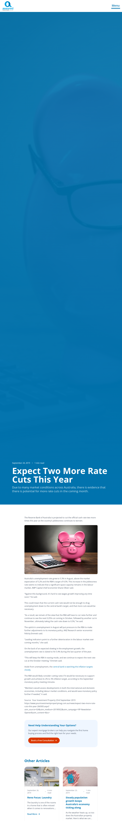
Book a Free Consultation (42, 740)
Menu (116, 5)
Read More (32, 814)
